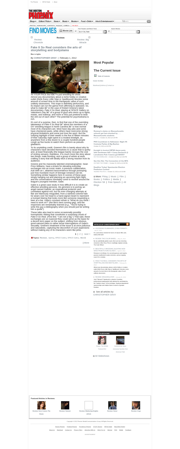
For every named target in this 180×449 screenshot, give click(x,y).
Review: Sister (112, 411)
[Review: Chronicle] (32, 37)
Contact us (110, 85)
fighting (51, 238)
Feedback (128, 430)
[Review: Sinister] (65, 409)
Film (122, 176)
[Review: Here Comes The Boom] (41, 409)
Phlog (96, 137)
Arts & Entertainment (103, 21)
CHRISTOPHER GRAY (104, 294)
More (82, 238)
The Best (75, 25)
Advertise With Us (90, 430)
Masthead (96, 85)
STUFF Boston (97, 426)
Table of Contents (104, 76)
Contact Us (68, 430)
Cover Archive (98, 81)
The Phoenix (34, 2)
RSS (115, 430)
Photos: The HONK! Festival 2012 (102, 347)
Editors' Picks (44, 21)
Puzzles (59, 25)
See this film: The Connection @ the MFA (111, 161)
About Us (52, 430)
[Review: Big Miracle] (89, 37)
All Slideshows (102, 356)
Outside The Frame (101, 163)
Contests (51, 25)
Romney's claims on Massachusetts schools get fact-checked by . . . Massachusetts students (109, 133)
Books (97, 179)
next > (87, 234)
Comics (66, 25)
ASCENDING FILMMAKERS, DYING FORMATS (111, 228)
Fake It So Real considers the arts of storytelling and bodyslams (56, 49)
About (55, 2)
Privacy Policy (78, 430)
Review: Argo (136, 411)
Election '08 (99, 182)
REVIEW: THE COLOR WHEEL (105, 238)
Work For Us (101, 430)
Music (64, 21)
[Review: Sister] (112, 409)
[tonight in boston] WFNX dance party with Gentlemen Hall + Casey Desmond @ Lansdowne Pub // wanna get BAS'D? (111, 152)
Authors (103, 85)
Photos (33, 25)
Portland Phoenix (72, 426)
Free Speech (114, 182)
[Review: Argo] (136, 409)
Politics (106, 179)
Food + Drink (86, 21)
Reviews (61, 38)
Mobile (121, 430)
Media (116, 179)
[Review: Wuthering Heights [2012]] (89, 409)
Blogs (32, 21)
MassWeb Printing (119, 426)
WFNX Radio (46, 2)
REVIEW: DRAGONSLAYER (104, 277)
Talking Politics (100, 171)
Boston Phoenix (60, 426)
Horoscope (41, 25)
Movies (74, 21)
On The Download (100, 157)
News (56, 21)
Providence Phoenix (85, 426)
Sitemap (109, 430)
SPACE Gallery (61, 238)
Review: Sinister (65, 411)
